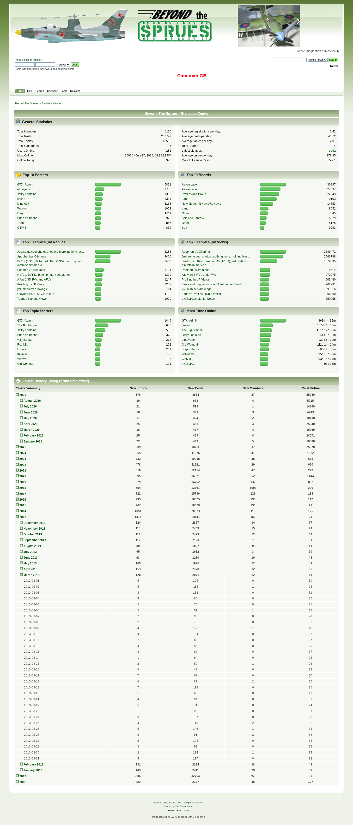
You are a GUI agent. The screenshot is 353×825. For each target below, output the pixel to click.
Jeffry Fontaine (27, 194)
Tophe (21, 223)
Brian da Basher (27, 218)
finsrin (21, 199)
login (26, 59)
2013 (22, 517)
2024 (22, 453)
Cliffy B (21, 227)
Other (185, 213)
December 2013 (34, 523)
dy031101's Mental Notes (198, 298)
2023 (22, 458)
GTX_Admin (25, 184)
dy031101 (188, 363)
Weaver (22, 208)
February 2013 (33, 764)
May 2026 (30, 418)
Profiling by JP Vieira (30, 284)
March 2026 (32, 429)
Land (185, 199)
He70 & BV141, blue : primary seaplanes (43, 274)
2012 (22, 776)
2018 (22, 488)
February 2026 (33, 435)
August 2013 (32, 546)
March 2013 (32, 575)
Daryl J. (22, 213)
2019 (22, 482)
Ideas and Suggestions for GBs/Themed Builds (212, 284)
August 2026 (32, 400)
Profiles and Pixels (194, 194)
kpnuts (21, 349)
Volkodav (188, 354)
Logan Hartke (191, 349)
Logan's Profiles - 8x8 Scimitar (201, 294)
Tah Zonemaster (184, 806)
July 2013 (30, 552)
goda (332, 150)
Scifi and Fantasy (193, 218)
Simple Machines (193, 802)
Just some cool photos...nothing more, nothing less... (51, 251)
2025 (22, 447)
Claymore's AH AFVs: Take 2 (35, 294)
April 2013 (30, 569)
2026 (22, 395)
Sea (184, 227)
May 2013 (30, 563)
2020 (22, 476)
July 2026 (30, 406)
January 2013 (33, 770)
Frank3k (22, 344)
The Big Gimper (27, 325)
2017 (22, 494)
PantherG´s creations (31, 270)
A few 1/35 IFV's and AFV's (34, 279)
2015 (22, 505)
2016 (22, 499)
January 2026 (33, 441)
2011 (22, 782)
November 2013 (34, 528)
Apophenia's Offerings (31, 256)
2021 (22, 470)
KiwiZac (22, 354)
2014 (22, 511)
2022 (22, 464)
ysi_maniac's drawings (32, 289)
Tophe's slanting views (32, 298)
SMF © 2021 (176, 802)
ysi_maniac (24, 339)
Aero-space (189, 184)
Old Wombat (25, 363)
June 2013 (31, 557)
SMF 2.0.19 (160, 802)
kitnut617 (23, 203)
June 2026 (31, 412)
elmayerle (23, 189)
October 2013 (33, 534)
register (37, 59)
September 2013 (35, 540)
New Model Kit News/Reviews (201, 203)
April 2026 (30, 424)
